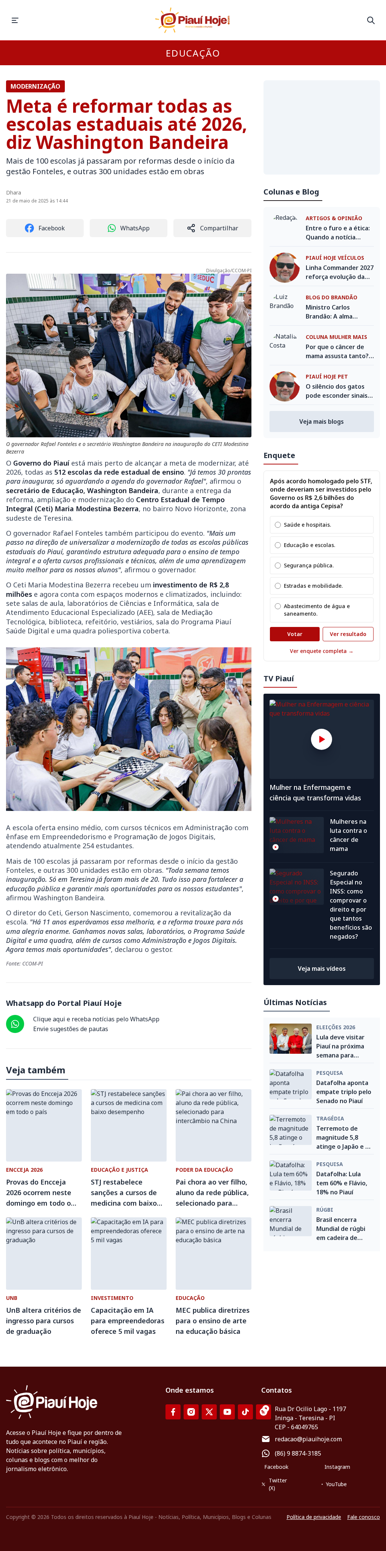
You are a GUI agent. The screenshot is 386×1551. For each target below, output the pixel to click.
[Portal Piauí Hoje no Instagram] (191, 1411)
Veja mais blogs (321, 421)
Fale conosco (363, 1516)
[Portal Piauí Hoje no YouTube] (227, 1411)
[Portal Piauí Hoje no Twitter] (209, 1411)
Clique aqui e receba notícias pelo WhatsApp (96, 1019)
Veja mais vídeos (322, 968)
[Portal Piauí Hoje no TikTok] (245, 1411)
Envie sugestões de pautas (70, 1029)
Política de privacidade (313, 1516)
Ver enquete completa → (322, 650)
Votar (294, 634)
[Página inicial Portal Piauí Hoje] (193, 20)
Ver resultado (348, 634)
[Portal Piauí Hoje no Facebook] (173, 1411)
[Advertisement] (321, 127)
